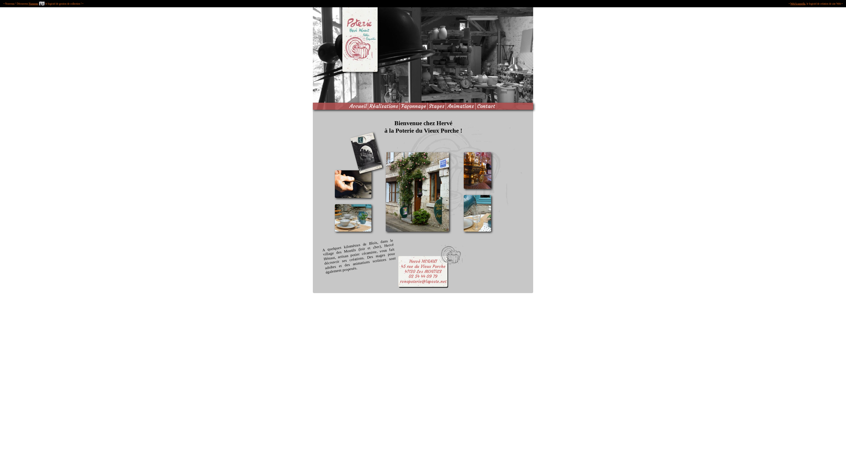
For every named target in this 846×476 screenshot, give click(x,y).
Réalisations (383, 106)
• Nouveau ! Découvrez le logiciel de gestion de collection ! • (43, 3)
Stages (436, 106)
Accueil (358, 106)
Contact (486, 106)
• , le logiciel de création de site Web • (815, 3)
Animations (460, 106)
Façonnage (413, 106)
